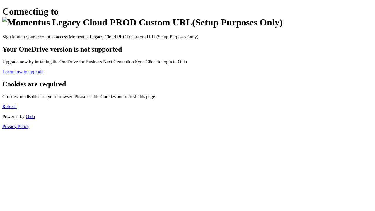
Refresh (9, 106)
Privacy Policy (15, 126)
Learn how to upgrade (22, 71)
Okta (30, 116)
